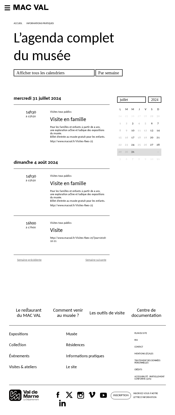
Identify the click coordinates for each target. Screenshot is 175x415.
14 (158, 130)
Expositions (18, 334)
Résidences (75, 345)
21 (158, 137)
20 (151, 137)
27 (151, 145)
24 (132, 145)
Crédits (138, 369)
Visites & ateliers (23, 367)
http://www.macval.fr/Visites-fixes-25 (71, 141)
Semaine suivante (95, 259)
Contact (138, 347)
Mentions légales (143, 354)
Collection (17, 345)
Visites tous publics (61, 112)
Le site (71, 367)
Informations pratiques (85, 356)
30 (158, 116)
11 (158, 159)
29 (151, 116)
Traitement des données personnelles (147, 361)
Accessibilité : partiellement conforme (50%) (149, 377)
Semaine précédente (29, 259)
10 (132, 130)
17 (132, 137)
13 (151, 130)
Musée (71, 334)
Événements (19, 356)
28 (158, 145)
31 (132, 152)
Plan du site (140, 333)
